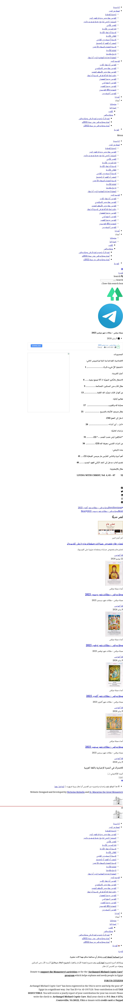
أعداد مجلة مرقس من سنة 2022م (96, 126)
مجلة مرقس (108, 115)
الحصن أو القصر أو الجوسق (106, 43)
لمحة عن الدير (114, 11)
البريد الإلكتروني (116, 774)
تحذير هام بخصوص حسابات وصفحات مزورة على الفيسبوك (95, 544)
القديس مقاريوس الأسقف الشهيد (104, 72)
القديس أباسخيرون (109, 93)
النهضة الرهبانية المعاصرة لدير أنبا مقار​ (102, 57)
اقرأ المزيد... (118, 555)
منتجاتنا (113, 104)
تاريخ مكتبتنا (111, 54)
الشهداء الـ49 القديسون (107, 90)
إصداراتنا (113, 108)
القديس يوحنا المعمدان (107, 79)
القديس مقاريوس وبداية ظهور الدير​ (102, 18)
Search (119, 280)
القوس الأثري (111, 25)
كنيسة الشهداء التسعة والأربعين (104, 47)
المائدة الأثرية (111, 50)
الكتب (111, 111)
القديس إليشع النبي (109, 83)
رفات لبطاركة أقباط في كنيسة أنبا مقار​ (101, 75)
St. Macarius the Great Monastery (106, 792)
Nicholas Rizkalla (76, 792)
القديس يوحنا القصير (108, 86)
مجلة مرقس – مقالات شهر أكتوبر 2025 (104, 696)
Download (36, 346)
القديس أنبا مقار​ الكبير (108, 65)
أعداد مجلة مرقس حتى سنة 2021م (96, 122)
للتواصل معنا (59, 786)
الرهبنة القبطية (110, 14)
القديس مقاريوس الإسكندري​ (105, 68)
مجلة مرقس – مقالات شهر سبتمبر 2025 (104, 747)
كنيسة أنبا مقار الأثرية (108, 32)
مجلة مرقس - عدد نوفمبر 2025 (107, 345)
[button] (61, 135)
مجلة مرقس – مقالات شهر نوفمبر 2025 (104, 645)
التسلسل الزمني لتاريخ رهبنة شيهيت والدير (100, 22)
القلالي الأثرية (111, 36)
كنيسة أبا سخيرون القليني (106, 40)
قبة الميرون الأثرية (109, 29)
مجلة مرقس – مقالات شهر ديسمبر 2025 (104, 595)
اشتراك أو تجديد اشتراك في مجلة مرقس (94, 118)
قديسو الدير (115, 61)
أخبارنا (117, 97)
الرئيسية (116, 7)
